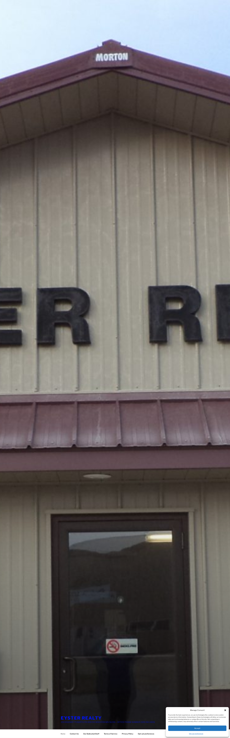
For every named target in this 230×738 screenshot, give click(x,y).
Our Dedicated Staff (91, 734)
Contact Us (74, 734)
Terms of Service (110, 734)
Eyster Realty (81, 718)
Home (63, 734)
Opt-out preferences (196, 734)
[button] (225, 710)
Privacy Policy (127, 734)
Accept (197, 728)
